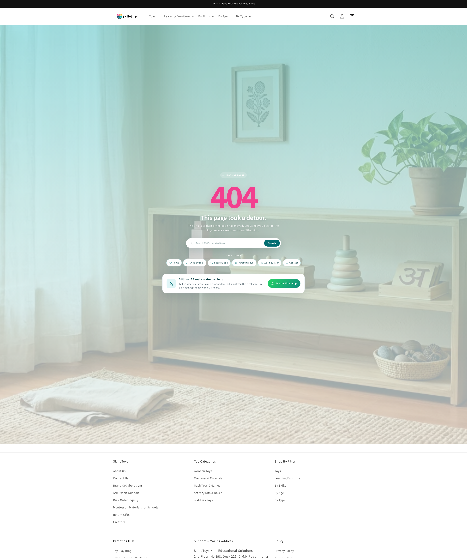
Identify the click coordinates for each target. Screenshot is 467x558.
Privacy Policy (284, 551)
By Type (280, 500)
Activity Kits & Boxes (208, 493)
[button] (153, 16)
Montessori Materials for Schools (135, 507)
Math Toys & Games (207, 485)
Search (272, 243)
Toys (278, 471)
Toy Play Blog (122, 551)
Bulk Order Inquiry (125, 500)
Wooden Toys (203, 471)
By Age (279, 493)
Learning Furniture (287, 478)
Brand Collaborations (127, 485)
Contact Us (120, 478)
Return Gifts (121, 515)
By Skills (280, 485)
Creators (119, 522)
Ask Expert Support (126, 493)
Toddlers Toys (203, 500)
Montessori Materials (208, 478)
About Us (119, 471)
